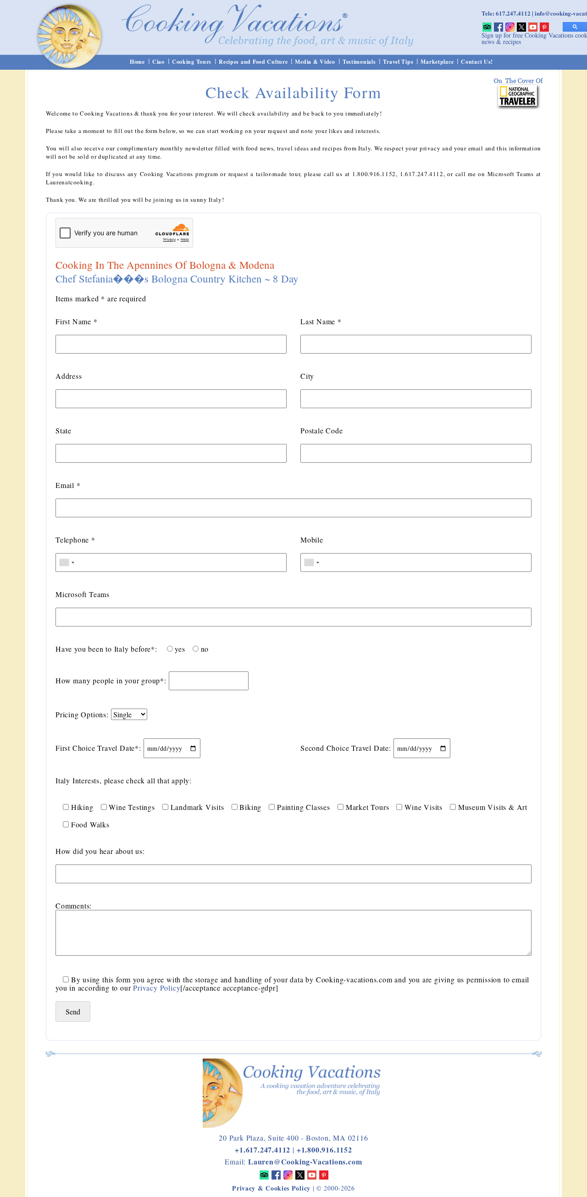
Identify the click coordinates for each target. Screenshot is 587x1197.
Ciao (158, 62)
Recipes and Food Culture (253, 62)
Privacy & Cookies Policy (271, 1188)
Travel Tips (398, 62)
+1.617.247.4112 (262, 1149)
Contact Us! (477, 62)
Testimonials (359, 62)
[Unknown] (66, 562)
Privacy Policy (156, 987)
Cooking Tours (191, 62)
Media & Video (315, 62)
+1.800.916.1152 (324, 1149)
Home (137, 62)
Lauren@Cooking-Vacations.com (305, 1161)
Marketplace (437, 62)
